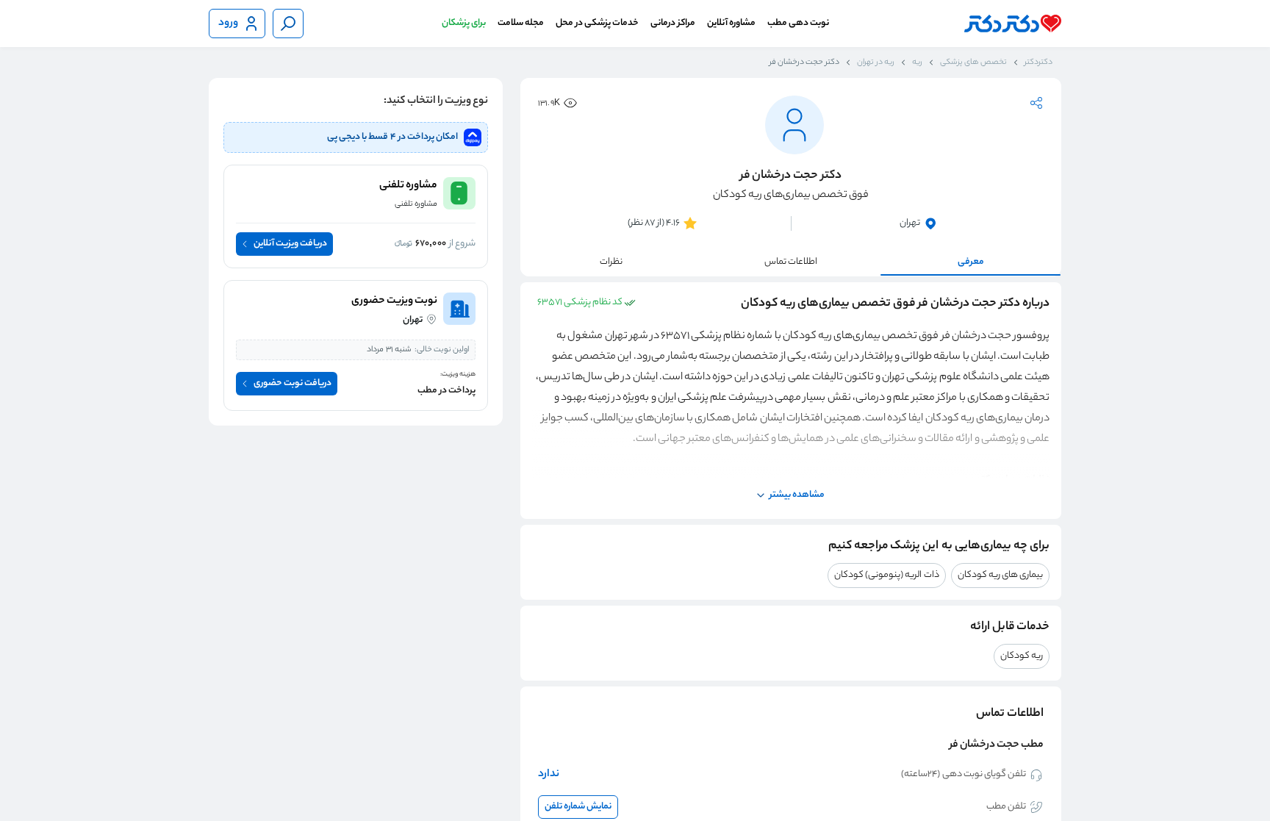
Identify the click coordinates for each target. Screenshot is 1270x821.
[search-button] (288, 23)
